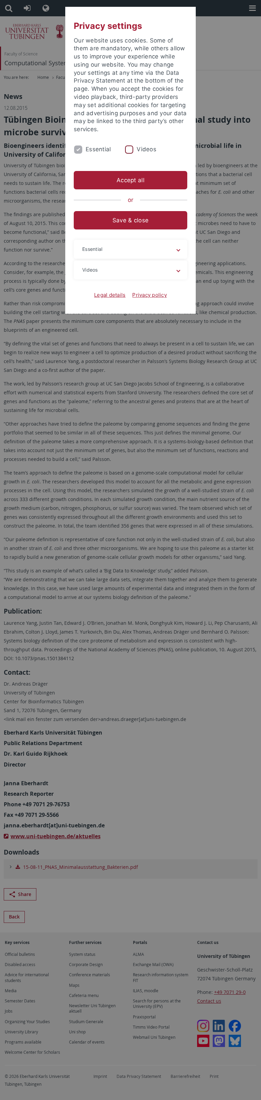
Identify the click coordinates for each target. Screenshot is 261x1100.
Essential (98, 149)
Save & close (130, 220)
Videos (146, 149)
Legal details (109, 295)
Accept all (130, 180)
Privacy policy (149, 295)
